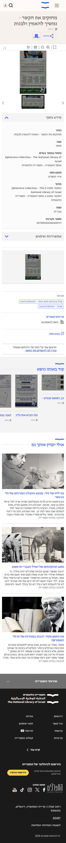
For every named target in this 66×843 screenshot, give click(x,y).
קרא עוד (35, 750)
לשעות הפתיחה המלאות (46, 825)
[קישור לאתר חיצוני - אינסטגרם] (30, 790)
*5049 (57, 818)
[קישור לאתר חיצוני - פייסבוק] (44, 790)
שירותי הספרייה (46, 681)
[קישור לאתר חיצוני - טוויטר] (37, 790)
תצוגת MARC (54, 334)
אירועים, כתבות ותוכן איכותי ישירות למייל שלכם (47, 772)
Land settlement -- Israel (50, 306)
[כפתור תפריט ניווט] (57, 5)
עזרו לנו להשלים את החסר (41, 350)
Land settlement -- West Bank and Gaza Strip (41, 301)
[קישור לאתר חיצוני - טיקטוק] (22, 790)
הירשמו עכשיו (18, 772)
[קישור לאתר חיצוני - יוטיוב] (15, 790)
